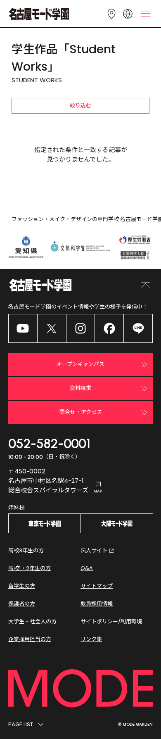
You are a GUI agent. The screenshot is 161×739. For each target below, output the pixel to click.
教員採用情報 (96, 604)
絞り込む (80, 105)
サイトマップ (96, 586)
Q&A (86, 568)
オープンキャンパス (80, 364)
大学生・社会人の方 (32, 621)
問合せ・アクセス (80, 412)
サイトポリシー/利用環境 (111, 621)
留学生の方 (21, 586)
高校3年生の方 (26, 550)
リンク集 (91, 639)
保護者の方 (21, 604)
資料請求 (80, 388)
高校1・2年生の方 (29, 568)
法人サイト (93, 550)
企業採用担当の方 (29, 639)
